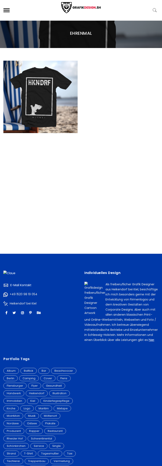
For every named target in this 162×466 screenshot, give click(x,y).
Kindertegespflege (56, 401)
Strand (11, 453)
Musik (32, 416)
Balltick (28, 371)
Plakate (50, 423)
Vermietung (62, 461)
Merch (40, 92)
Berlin (10, 378)
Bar (44, 371)
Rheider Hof (15, 439)
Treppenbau (36, 461)
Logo (27, 408)
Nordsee (13, 423)
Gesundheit (54, 386)
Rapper (34, 431)
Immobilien (14, 401)
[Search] (155, 10)
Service (39, 446)
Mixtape (62, 408)
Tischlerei (13, 461)
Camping (29, 378)
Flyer (34, 386)
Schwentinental (41, 439)
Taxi (69, 453)
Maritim (44, 408)
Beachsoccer (63, 371)
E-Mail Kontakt (20, 285)
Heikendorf (36, 393)
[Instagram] (23, 312)
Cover (48, 378)
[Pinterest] (31, 312)
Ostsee (32, 423)
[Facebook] (6, 312)
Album (11, 371)
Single (56, 446)
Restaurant (55, 431)
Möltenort (50, 416)
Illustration (59, 393)
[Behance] (39, 312)
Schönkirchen (16, 446)
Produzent (14, 431)
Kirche (11, 408)
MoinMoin (13, 416)
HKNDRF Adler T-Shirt (40, 88)
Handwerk (14, 393)
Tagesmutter (50, 453)
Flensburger (15, 386)
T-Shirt (28, 453)
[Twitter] (15, 312)
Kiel (32, 401)
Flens (63, 378)
